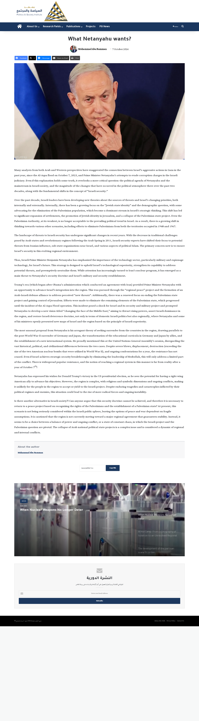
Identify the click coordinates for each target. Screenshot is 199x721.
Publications (73, 26)
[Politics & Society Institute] (41, 11)
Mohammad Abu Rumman (92, 49)
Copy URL (112, 467)
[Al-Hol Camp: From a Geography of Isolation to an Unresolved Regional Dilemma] (99, 519)
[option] (99, 519)
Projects (90, 26)
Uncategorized (26, 501)
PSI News (105, 26)
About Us (32, 26)
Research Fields (52, 26)
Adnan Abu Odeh (159, 621)
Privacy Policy (171, 621)
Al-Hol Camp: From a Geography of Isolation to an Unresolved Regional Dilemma (59, 512)
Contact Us (180, 621)
